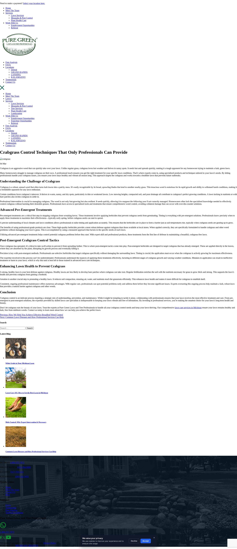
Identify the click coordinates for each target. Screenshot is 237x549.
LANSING (16, 74)
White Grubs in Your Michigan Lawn (19, 363)
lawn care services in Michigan (188, 307)
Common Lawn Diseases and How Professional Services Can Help (30, 452)
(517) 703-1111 (17, 472)
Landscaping (16, 113)
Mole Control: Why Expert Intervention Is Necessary (25, 422)
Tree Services (17, 108)
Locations (9, 67)
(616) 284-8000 (24, 467)
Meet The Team (12, 10)
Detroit (14, 70)
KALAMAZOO (18, 77)
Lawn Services (17, 15)
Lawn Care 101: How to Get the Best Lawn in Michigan (26, 393)
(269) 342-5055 (22, 476)
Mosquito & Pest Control (22, 18)
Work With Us (11, 23)
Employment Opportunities (22, 25)
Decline (134, 541)
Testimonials (10, 79)
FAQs (8, 65)
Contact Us (10, 82)
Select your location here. (34, 3)
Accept (146, 541)
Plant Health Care (18, 20)
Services (9, 13)
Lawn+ (8, 98)
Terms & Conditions (14, 513)
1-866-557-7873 (17, 462)
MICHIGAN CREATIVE (26, 545)
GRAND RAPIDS (19, 72)
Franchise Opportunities (21, 121)
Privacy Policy (49, 543)
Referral (14, 28)
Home (8, 8)
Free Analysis (11, 62)
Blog (7, 495)
